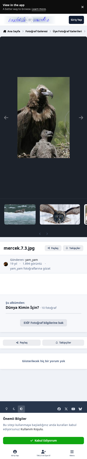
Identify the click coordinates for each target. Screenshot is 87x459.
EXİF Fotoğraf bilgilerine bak (44, 323)
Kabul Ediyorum (46, 440)
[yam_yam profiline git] (6, 264)
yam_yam (31, 260)
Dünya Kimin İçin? (22, 307)
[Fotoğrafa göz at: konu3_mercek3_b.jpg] (20, 214)
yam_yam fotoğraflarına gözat (30, 268)
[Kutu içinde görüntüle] (43, 117)
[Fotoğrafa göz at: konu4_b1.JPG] (60, 214)
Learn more (8, 7)
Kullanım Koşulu (32, 429)
